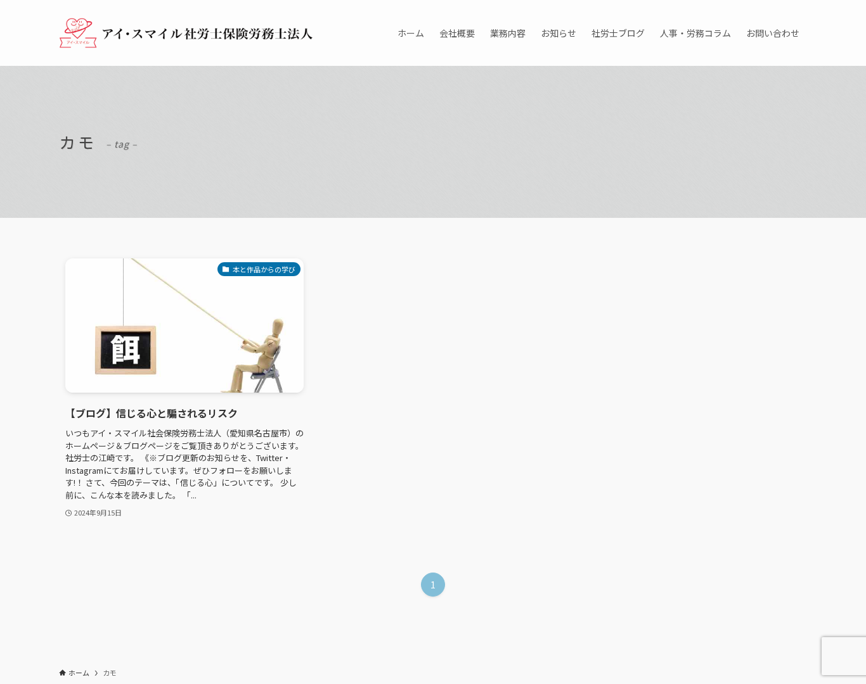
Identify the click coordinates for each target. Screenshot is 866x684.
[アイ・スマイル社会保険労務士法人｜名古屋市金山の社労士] (186, 33)
